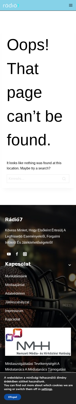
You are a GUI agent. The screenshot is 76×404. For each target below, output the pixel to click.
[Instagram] (25, 254)
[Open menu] (71, 5)
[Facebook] (17, 254)
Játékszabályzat (17, 302)
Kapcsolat (12, 319)
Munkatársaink (16, 276)
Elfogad (12, 397)
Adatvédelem (15, 293)
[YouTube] (9, 254)
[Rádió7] (11, 5)
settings (46, 389)
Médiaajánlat (14, 285)
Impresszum (14, 311)
